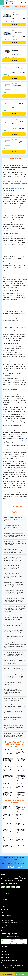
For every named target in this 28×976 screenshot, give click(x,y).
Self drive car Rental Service (10, 922)
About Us (4, 904)
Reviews (4, 899)
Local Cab (5, 917)
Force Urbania (6, 913)
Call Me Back (23, 2)
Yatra (3, 927)
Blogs (3, 896)
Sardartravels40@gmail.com (10, 960)
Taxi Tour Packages (7, 920)
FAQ (3, 901)
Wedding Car (5, 925)
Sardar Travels (14, 188)
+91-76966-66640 (14, 867)
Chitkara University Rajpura (17, 440)
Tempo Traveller (6, 915)
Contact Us (5, 906)
